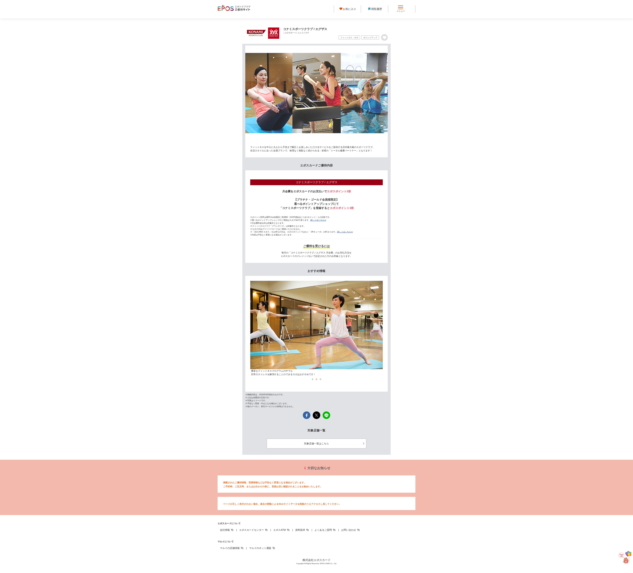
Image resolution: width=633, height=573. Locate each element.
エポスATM (279, 529)
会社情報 (225, 529)
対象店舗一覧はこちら (316, 443)
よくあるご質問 (323, 529)
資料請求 (300, 529)
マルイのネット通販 (260, 548)
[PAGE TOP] (624, 556)
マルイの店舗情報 (230, 548)
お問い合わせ (349, 529)
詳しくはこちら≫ (318, 220)
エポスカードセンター (252, 529)
